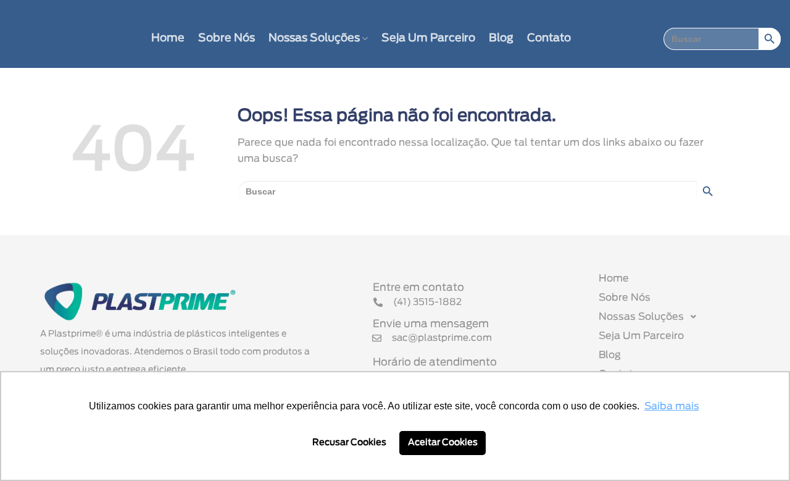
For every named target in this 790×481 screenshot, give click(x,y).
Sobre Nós (226, 38)
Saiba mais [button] (671, 406)
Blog (501, 38)
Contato (549, 38)
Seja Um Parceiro (428, 38)
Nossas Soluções (314, 38)
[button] (680, 317)
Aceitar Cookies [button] (443, 442)
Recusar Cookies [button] (349, 442)
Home (168, 38)
